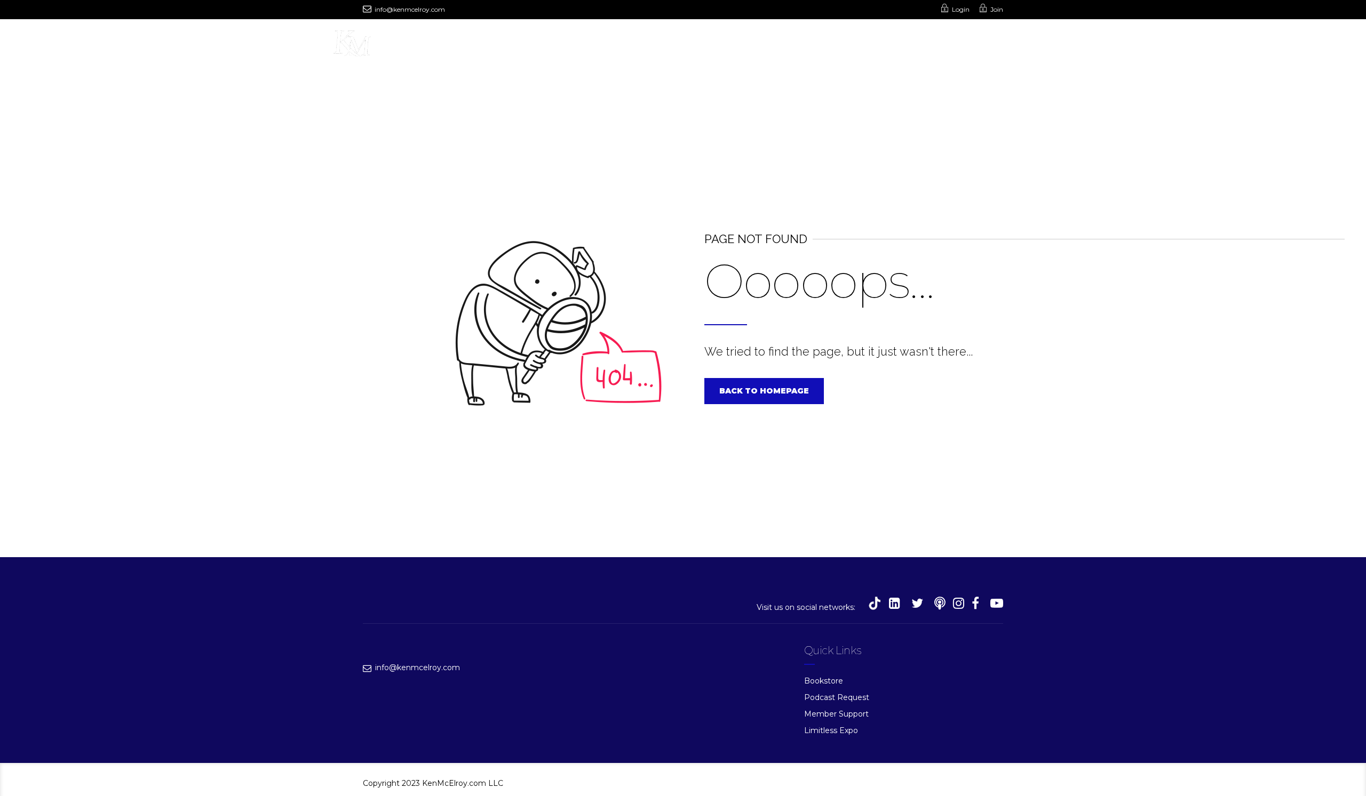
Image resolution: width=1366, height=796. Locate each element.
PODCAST (474, 46)
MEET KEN (418, 46)
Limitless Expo (831, 730)
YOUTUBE (531, 46)
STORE (647, 46)
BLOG (741, 46)
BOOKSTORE (592, 46)
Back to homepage (764, 391)
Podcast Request (836, 697)
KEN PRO (695, 46)
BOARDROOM (795, 46)
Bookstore (823, 681)
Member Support (836, 714)
